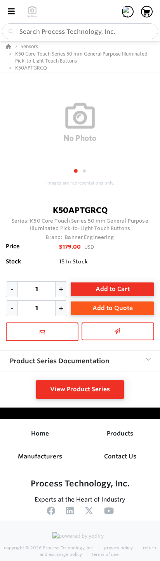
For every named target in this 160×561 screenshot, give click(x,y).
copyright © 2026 (49, 548)
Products (120, 433)
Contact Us (120, 456)
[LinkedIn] (70, 512)
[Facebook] (51, 512)
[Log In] (128, 11)
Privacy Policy (118, 548)
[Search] (9, 31)
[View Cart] (147, 11)
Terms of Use (104, 554)
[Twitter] (89, 512)
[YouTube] (109, 512)
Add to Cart (113, 289)
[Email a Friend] (118, 331)
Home (40, 433)
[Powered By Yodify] (80, 536)
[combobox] (80, 31)
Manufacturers (40, 456)
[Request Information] (42, 331)
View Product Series (80, 389)
